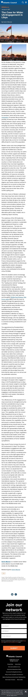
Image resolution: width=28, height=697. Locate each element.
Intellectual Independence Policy (14, 669)
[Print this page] (12, 594)
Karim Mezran (6, 562)
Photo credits (20, 679)
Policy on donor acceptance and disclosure (14, 674)
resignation (5, 117)
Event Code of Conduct (10, 679)
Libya (3, 573)
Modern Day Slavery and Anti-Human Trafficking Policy (14, 677)
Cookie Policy (18, 664)
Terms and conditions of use (14, 666)
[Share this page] (16, 594)
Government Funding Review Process (14, 672)
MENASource (5, 7)
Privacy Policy (10, 664)
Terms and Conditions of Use (12, 642)
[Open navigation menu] (26, 2)
